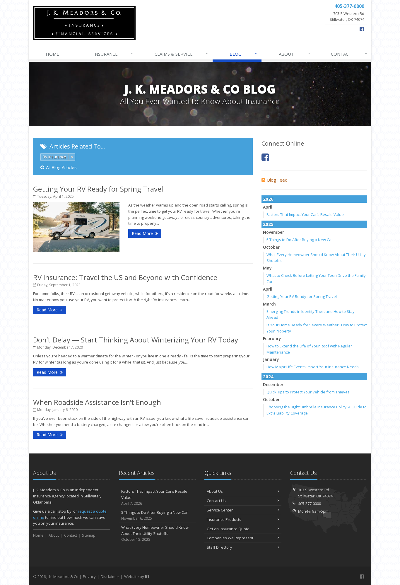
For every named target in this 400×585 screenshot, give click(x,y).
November (273, 232)
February (272, 338)
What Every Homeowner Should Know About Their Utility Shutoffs (155, 533)
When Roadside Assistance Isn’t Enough (97, 402)
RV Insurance (54, 156)
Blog (243, 54)
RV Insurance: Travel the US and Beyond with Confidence (125, 277)
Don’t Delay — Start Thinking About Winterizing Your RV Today (135, 339)
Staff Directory (219, 547)
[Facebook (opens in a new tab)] (362, 29)
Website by (137, 576)
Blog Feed (277, 180)
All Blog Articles (61, 167)
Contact (349, 54)
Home (52, 54)
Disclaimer (110, 576)
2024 (268, 376)
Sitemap (88, 535)
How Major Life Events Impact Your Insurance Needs (312, 366)
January (271, 359)
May (267, 268)
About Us (215, 491)
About (294, 54)
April (267, 207)
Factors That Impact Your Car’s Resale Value (305, 214)
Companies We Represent (230, 537)
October (271, 247)
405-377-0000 (309, 503)
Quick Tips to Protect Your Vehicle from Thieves (308, 392)
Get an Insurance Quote (228, 528)
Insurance (113, 54)
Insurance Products (224, 519)
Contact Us (216, 500)
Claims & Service (181, 54)
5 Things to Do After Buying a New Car (299, 239)
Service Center (220, 510)
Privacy (89, 576)
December (273, 384)
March (269, 304)
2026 (268, 199)
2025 (268, 224)
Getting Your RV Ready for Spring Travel (98, 189)
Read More (143, 233)
